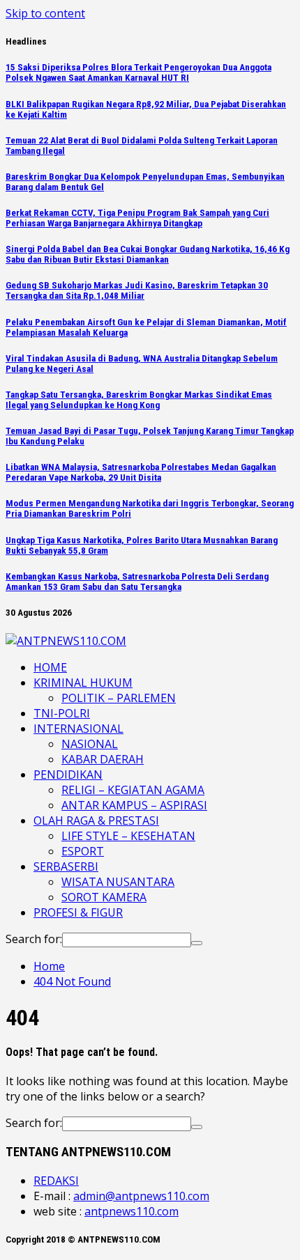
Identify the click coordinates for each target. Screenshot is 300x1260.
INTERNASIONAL (78, 728)
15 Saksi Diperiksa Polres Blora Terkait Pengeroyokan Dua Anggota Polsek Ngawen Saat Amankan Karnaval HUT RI (138, 72)
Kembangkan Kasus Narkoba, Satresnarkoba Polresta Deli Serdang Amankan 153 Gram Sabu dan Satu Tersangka (137, 581)
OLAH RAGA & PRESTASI (96, 820)
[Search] (196, 943)
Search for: (34, 939)
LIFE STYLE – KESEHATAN (128, 835)
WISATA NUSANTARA (117, 881)
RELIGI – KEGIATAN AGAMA (132, 790)
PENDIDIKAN (68, 774)
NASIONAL (89, 744)
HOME (50, 667)
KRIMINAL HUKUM (83, 682)
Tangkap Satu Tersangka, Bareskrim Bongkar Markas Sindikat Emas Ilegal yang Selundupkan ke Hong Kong (139, 399)
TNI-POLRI (61, 713)
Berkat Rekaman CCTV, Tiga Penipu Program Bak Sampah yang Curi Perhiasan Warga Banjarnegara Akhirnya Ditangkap (137, 218)
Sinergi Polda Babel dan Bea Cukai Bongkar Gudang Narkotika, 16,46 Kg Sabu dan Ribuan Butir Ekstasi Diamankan (148, 254)
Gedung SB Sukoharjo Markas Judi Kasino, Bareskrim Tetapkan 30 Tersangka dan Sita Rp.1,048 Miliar (137, 290)
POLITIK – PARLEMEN (118, 698)
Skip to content (45, 13)
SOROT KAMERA (104, 897)
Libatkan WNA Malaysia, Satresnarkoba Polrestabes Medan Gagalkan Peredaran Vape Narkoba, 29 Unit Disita (141, 472)
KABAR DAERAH (102, 759)
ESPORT (82, 851)
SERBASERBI (65, 866)
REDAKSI (56, 1180)
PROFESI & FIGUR (78, 912)
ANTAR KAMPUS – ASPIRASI (134, 805)
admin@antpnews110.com (141, 1196)
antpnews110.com (131, 1211)
